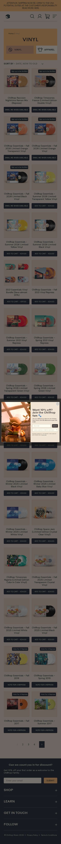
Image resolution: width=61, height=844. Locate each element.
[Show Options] (56, 429)
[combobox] (45, 429)
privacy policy (44, 434)
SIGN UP (55, 425)
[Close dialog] (57, 403)
